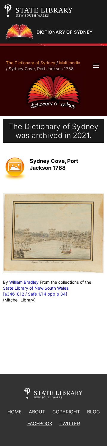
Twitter (69, 423)
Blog (93, 412)
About (37, 412)
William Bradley (24, 282)
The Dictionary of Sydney (30, 62)
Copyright (66, 412)
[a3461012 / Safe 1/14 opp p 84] (35, 293)
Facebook (39, 423)
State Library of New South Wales (35, 288)
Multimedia (69, 62)
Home (14, 412)
